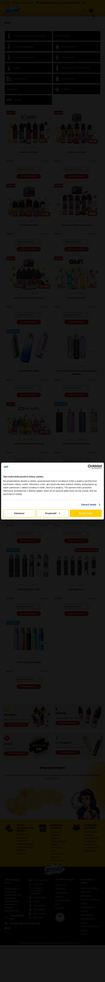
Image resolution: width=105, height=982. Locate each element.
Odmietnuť (19, 513)
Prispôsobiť (51, 513)
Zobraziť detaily (88, 504)
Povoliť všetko (86, 513)
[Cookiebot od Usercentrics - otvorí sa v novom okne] (90, 467)
